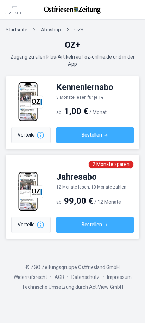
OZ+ (78, 30)
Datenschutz (85, 277)
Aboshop (51, 30)
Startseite (16, 30)
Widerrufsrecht (30, 277)
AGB (59, 277)
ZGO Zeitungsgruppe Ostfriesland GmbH (75, 267)
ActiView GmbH (106, 287)
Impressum (119, 277)
